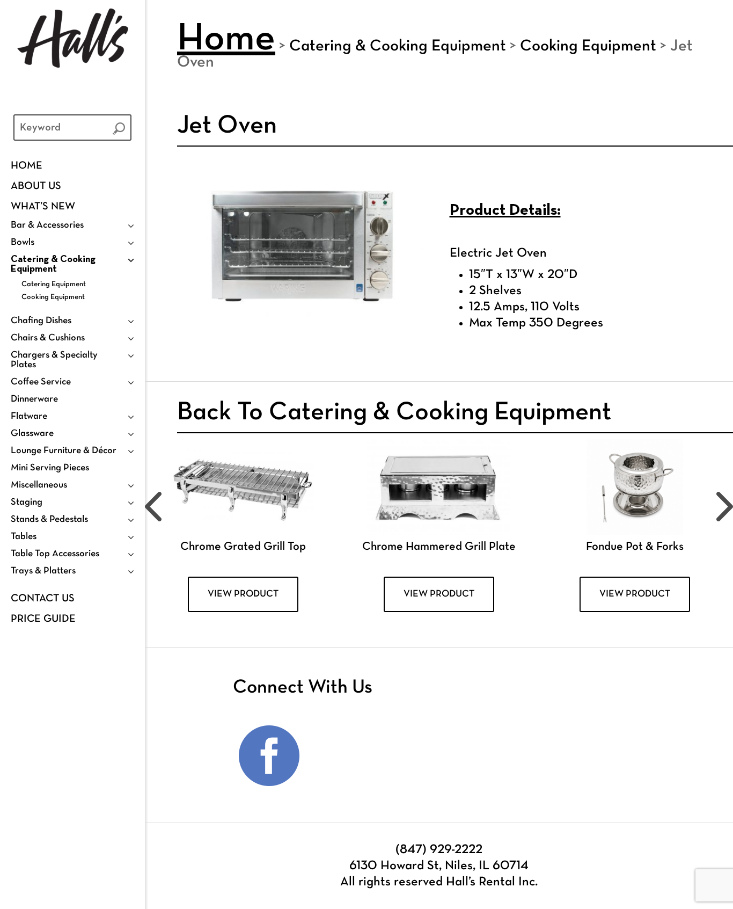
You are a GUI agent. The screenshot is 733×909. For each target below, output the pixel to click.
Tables (23, 536)
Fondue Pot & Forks (635, 547)
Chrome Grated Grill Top (243, 547)
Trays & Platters (43, 571)
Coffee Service (41, 382)
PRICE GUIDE (43, 619)
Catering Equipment (53, 284)
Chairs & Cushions (48, 338)
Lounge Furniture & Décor (63, 450)
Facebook (269, 756)
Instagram (338, 756)
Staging (26, 502)
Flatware (29, 416)
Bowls (22, 242)
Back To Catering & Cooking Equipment (394, 413)
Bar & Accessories (47, 225)
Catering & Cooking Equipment (53, 264)
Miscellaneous (39, 485)
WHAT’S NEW (43, 207)
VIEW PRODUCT (243, 594)
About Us (36, 186)
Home (26, 166)
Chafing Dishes (41, 320)
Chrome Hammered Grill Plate (439, 547)
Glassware (32, 433)
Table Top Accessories (55, 553)
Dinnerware (34, 399)
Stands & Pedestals (49, 519)
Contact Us (43, 598)
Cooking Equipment (53, 297)
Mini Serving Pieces (50, 467)
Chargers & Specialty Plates (54, 360)
